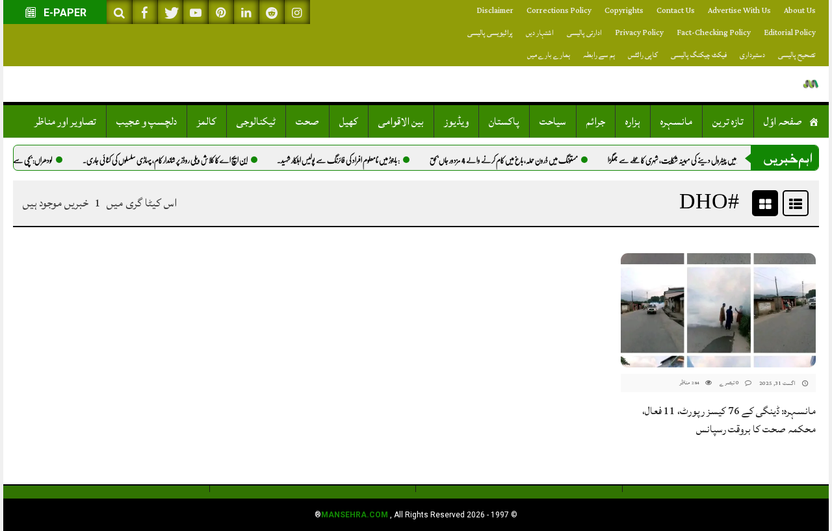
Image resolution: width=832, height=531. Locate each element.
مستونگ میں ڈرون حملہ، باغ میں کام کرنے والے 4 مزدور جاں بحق (513, 160)
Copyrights (624, 10)
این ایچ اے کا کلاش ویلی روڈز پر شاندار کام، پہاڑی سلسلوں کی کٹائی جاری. (174, 160)
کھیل (348, 121)
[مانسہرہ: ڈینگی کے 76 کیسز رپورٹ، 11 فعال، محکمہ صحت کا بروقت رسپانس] (718, 311)
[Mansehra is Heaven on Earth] (811, 84)
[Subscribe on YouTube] (196, 12)
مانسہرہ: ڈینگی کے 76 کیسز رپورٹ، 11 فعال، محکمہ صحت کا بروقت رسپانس (729, 420)
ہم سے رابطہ (599, 54)
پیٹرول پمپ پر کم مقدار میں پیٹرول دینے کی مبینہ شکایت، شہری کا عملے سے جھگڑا (707, 160)
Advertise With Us (739, 10)
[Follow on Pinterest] (221, 12)
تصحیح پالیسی (797, 54)
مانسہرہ (676, 121)
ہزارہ (632, 121)
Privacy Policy (639, 32)
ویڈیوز (456, 121)
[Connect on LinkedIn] (246, 12)
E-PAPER (63, 12)
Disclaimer (495, 10)
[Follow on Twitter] (170, 12)
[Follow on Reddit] (272, 12)
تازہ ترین (728, 121)
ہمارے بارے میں (548, 54)
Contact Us (675, 10)
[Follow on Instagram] (297, 12)
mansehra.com (354, 514)
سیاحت (553, 121)
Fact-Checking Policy (714, 32)
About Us (800, 10)
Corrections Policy (559, 10)
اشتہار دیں (540, 32)
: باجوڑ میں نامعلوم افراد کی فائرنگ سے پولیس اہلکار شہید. (348, 160)
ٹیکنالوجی (256, 121)
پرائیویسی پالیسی (490, 32)
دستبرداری (752, 54)
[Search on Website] (120, 12)
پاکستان (504, 121)
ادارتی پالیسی (584, 32)
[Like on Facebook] (145, 12)
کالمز (206, 121)
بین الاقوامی (401, 121)
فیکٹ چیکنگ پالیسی (699, 54)
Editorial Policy (790, 32)
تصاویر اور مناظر (65, 121)
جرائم (595, 121)
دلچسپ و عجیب (146, 121)
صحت (307, 121)
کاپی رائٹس (643, 54)
